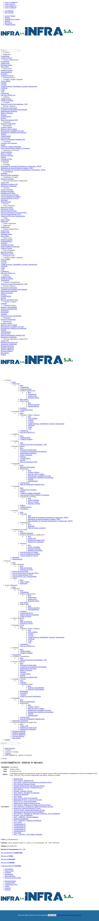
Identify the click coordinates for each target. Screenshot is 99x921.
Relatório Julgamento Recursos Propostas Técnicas (29, 786)
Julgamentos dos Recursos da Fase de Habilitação (29, 812)
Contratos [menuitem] (4, 314)
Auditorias (6, 97)
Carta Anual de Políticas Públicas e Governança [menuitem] (15, 148)
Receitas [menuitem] (3, 118)
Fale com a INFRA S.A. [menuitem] (8, 95)
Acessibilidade (9, 11)
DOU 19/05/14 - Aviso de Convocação (26, 798)
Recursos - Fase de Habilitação (23, 815)
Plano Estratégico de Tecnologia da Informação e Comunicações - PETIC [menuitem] (23, 170)
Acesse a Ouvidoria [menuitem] (7, 189)
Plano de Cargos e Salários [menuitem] (9, 129)
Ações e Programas (9, 205)
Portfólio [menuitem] (3, 354)
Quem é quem (7, 68)
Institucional (7, 54)
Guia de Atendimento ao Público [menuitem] (11, 196)
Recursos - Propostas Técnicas (23, 791)
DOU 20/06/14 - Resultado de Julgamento (26, 793)
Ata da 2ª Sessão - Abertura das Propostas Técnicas (29, 810)
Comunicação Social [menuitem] (7, 75)
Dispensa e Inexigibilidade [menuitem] (9, 307)
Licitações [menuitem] (4, 303)
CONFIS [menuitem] (3, 83)
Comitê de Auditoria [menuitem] (7, 100)
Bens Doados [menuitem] (5, 353)
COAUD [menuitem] (3, 84)
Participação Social (9, 77)
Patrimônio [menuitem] (4, 173)
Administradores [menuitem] (6, 136)
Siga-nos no (7, 856)
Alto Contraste (9, 12)
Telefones (8, 890)
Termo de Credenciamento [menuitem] (9, 309)
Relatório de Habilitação (21, 819)
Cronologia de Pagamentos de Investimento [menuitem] (14, 109)
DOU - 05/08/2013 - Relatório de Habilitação (27, 820)
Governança (7, 141)
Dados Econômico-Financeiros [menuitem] (10, 246)
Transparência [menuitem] (5, 280)
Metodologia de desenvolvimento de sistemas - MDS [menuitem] (17, 168)
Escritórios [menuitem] (4, 74)
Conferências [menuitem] (5, 93)
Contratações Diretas (9, 305)
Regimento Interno (10, 881)
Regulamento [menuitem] (5, 310)
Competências (9, 869)
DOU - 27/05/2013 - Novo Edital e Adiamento (28, 834)
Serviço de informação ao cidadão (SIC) (15, 181)
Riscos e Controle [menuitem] (6, 154)
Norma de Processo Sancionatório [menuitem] (11, 316)
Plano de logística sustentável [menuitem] (10, 175)
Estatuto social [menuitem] (5, 63)
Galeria (5, 218)
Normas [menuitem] (3, 145)
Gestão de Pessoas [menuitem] (6, 58)
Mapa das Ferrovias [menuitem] (7, 207)
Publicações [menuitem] (4, 221)
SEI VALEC (8, 23)
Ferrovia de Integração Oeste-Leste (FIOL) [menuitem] (14, 212)
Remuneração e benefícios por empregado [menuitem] (13, 132)
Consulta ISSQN (10, 883)
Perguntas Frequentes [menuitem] (7, 179)
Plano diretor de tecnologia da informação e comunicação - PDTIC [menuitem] (21, 166)
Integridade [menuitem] (4, 200)
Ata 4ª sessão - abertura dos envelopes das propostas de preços (33, 782)
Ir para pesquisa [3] (10, 6)
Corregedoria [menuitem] (5, 161)
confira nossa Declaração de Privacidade (69, 915)
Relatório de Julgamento (21, 794)
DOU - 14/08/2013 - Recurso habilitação (26, 817)
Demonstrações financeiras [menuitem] (9, 111)
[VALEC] (37, 900)
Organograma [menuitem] (5, 61)
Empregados (7, 122)
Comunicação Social (11, 884)
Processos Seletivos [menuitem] (7, 351)
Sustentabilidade (8, 172)
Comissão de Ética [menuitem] (6, 159)
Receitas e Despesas (9, 106)
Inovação (6, 162)
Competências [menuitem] (5, 56)
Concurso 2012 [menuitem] (5, 138)
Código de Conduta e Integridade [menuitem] (11, 146)
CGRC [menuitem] (3, 90)
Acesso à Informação (9, 223)
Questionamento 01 (20, 831)
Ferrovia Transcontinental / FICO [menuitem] (11, 214)
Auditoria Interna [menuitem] (6, 99)
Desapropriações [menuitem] (6, 202)
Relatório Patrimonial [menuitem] (7, 347)
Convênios (6, 102)
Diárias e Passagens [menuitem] (7, 113)
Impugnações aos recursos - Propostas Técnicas (28, 787)
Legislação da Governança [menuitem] (9, 143)
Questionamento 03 (20, 827)
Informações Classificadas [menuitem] (9, 186)
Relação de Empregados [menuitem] (8, 123)
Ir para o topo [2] (10, 4)
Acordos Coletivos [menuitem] (6, 127)
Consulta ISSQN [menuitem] (6, 116)
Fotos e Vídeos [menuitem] (5, 220)
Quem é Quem (9, 871)
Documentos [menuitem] (5, 312)
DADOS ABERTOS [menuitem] (7, 349)
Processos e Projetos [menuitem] (7, 155)
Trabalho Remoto (10, 24)
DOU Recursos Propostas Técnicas (24, 784)
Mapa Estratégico (10, 876)
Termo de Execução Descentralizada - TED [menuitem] (14, 104)
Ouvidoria (6, 188)
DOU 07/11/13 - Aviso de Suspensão (25, 801)
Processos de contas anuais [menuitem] (9, 108)
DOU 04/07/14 (18, 789)
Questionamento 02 (20, 829)
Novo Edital (17, 832)
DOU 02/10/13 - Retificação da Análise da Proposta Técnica (32, 805)
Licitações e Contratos (10, 302)
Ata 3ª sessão (18, 796)
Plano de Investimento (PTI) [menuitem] (9, 120)
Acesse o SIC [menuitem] (5, 182)
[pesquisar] (20, 743)
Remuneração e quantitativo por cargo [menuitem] (12, 131)
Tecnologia (6, 164)
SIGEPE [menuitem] (3, 134)
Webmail (7, 21)
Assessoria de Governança (11, 150)
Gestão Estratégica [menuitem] (6, 152)
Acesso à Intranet (10, 16)
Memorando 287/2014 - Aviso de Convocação (28, 799)
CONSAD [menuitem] (4, 88)
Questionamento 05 (20, 824)
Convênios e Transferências (11, 282)
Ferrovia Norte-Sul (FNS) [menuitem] (9, 211)
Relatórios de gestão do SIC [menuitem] (9, 184)
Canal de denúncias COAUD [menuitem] (10, 198)
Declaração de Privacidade (13, 878)
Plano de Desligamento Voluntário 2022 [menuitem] (13, 139)
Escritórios (8, 872)
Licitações (8, 888)
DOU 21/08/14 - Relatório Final (23, 780)
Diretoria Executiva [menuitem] (7, 70)
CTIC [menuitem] (2, 91)
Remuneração (7, 125)
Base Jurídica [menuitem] (5, 67)
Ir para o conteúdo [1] (11, 2)
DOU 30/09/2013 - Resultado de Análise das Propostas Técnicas (33, 806)
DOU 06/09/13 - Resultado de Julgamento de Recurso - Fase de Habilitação (37, 813)
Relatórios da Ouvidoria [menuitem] (8, 193)
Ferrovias (6, 204)
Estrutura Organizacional (10, 60)
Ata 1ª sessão (18, 822)
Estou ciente (51, 915)
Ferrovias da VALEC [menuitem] (7, 209)
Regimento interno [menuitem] (6, 65)
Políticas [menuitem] (3, 157)
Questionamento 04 (20, 826)
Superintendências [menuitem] (6, 72)
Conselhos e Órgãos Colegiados (13, 79)
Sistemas (7, 17)
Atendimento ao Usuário (12, 19)
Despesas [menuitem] (3, 115)
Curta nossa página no (11, 866)
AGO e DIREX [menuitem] (6, 81)
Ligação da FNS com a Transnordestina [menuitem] (13, 216)
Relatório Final (18, 779)
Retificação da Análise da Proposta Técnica (27, 803)
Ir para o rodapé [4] (10, 7)
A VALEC (6, 52)
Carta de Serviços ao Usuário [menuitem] (10, 195)
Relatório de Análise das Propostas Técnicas (27, 808)
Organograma (9, 874)
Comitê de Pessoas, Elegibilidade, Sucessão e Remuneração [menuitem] (19, 86)
